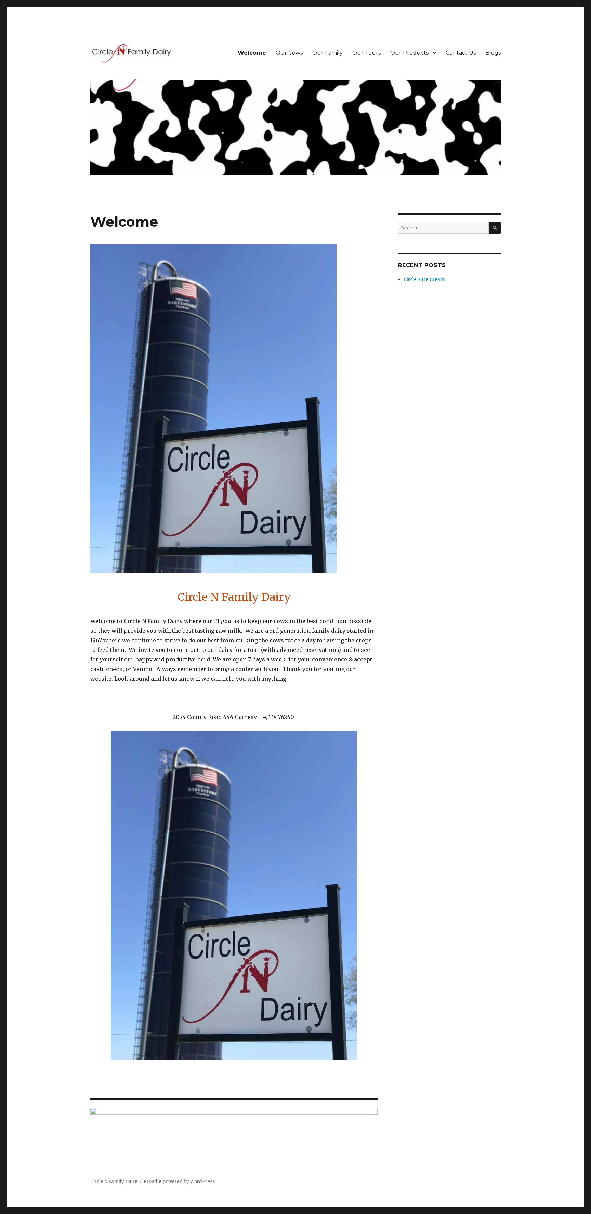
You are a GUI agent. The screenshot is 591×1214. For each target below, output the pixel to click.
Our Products (409, 53)
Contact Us (461, 53)
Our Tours (366, 53)
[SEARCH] (495, 228)
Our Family (327, 53)
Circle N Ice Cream (424, 279)
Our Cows (289, 53)
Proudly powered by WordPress (179, 1182)
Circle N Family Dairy (113, 1182)
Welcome (252, 53)
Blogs (493, 53)
